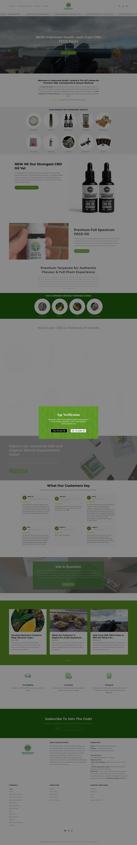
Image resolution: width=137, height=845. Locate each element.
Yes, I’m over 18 (59, 431)
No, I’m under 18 (78, 431)
